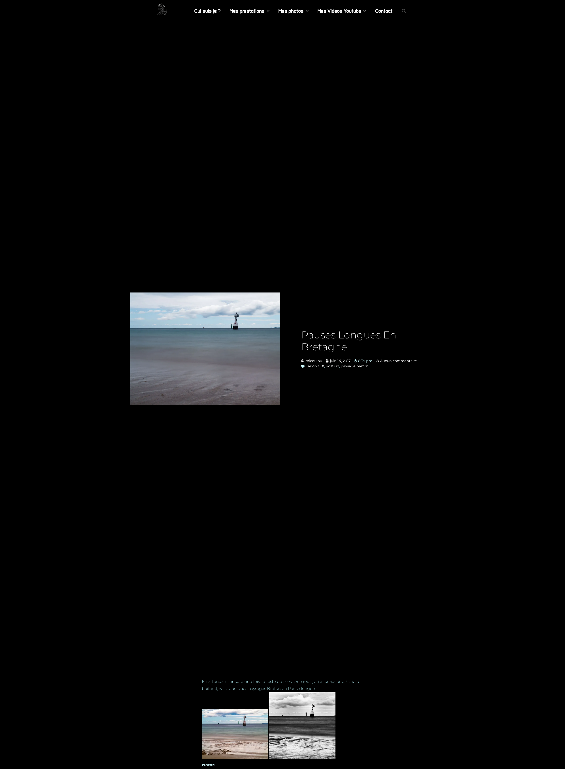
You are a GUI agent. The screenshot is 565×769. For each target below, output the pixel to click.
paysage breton (355, 366)
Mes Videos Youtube (339, 11)
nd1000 (332, 366)
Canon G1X (314, 366)
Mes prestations (247, 11)
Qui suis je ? (207, 11)
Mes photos (290, 11)
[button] (403, 11)
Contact (383, 11)
